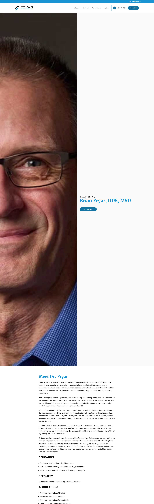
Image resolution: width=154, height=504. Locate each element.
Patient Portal (96, 8)
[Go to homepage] (21, 8)
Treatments (86, 8)
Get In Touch (88, 209)
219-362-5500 (121, 8)
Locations (106, 8)
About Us (77, 8)
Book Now (133, 8)
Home (82, 197)
